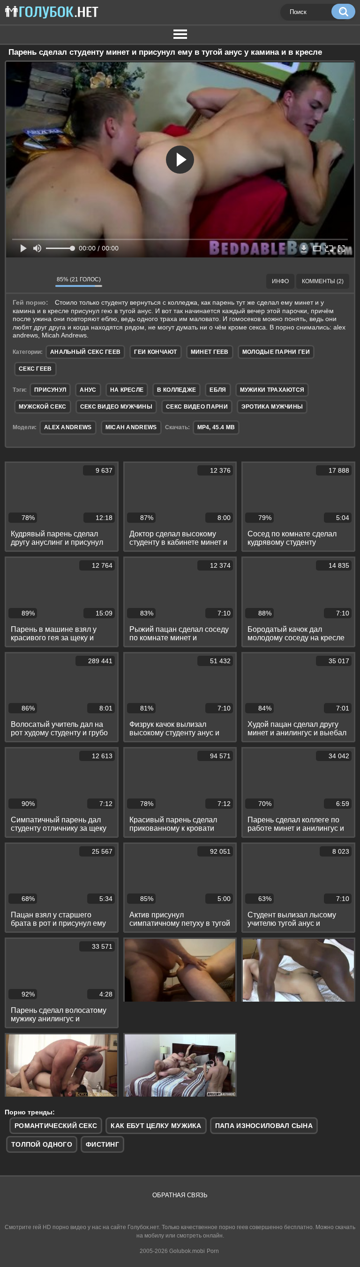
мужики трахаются (272, 390)
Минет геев (210, 352)
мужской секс (43, 406)
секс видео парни (197, 406)
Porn (213, 1251)
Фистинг (102, 1144)
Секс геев (35, 369)
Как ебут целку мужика (156, 1125)
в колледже (176, 390)
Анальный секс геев (85, 352)
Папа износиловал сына (264, 1125)
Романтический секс (56, 1125)
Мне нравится (20, 281)
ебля (218, 390)
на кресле (127, 390)
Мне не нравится (41, 281)
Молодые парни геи (276, 352)
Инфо (280, 281)
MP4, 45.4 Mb (216, 427)
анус (88, 390)
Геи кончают (155, 352)
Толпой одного (41, 1144)
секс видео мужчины (116, 406)
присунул (50, 390)
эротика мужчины (272, 406)
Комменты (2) (323, 281)
